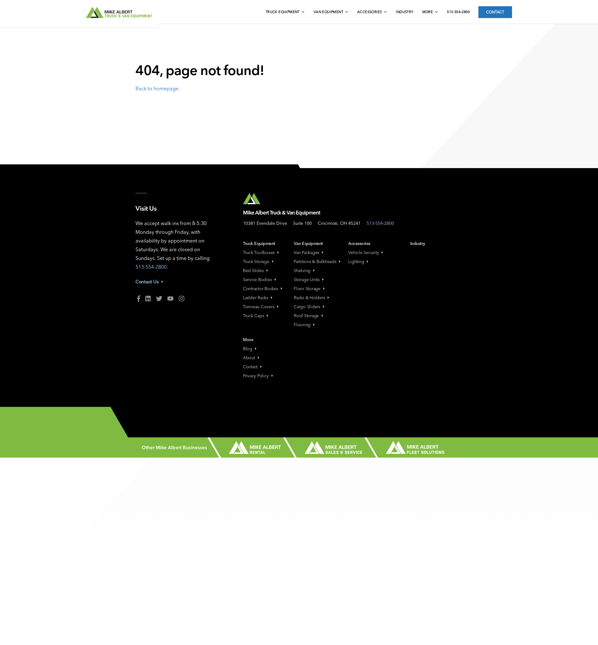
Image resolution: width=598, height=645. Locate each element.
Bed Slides (253, 270)
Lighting (356, 261)
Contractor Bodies (260, 288)
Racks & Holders (309, 297)
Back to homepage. (157, 88)
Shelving (302, 270)
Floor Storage (307, 288)
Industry (404, 12)
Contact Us (147, 282)
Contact (495, 12)
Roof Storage (306, 315)
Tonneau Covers (258, 306)
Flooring (302, 324)
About (249, 357)
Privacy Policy (256, 376)
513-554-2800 (458, 12)
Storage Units (307, 279)
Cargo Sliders (307, 306)
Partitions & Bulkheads (315, 261)
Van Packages (306, 252)
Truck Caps (253, 315)
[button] (286, 12)
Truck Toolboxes (259, 252)
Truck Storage (256, 261)
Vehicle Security (363, 252)
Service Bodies (257, 279)
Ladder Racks (255, 297)
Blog (247, 348)
